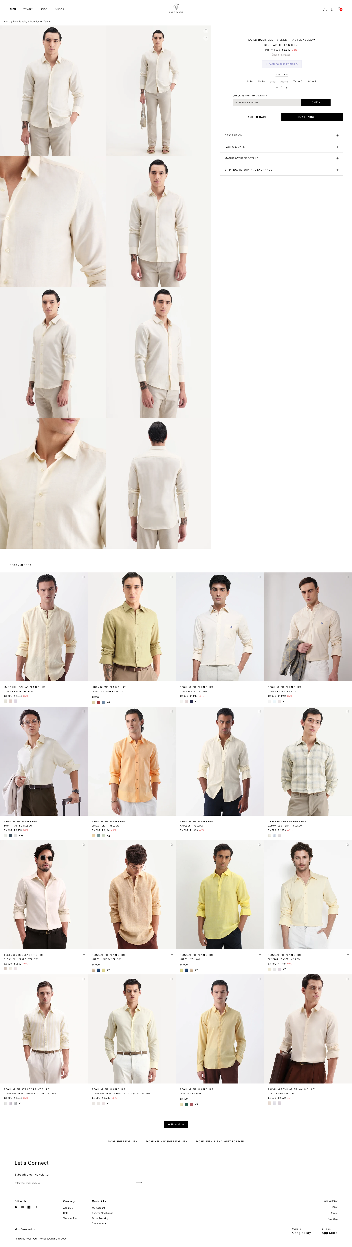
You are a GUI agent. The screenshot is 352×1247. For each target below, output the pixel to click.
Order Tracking (100, 1218)
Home (7, 21)
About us (68, 1207)
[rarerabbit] (176, 8)
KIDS (44, 9)
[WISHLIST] (332, 9)
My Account (98, 1207)
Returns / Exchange (102, 1213)
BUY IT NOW (306, 116)
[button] (205, 30)
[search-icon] (318, 9)
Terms (334, 1213)
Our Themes (330, 1201)
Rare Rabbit (19, 21)
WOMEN (28, 9)
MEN (13, 9)
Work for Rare (70, 1218)
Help (65, 1213)
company (69, 1201)
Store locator (99, 1223)
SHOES (59, 9)
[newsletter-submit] (139, 1183)
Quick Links (99, 1201)
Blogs (334, 1207)
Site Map (332, 1219)
